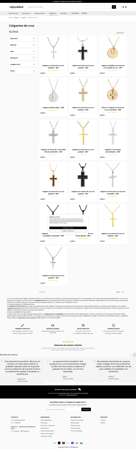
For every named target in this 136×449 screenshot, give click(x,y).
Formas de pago (75, 428)
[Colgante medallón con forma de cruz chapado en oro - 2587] (113, 50)
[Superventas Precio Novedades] (121, 33)
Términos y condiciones (48, 425)
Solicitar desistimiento (47, 431)
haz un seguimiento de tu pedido (79, 393)
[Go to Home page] (16, 7)
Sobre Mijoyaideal (46, 420)
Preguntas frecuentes (77, 420)
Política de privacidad (47, 433)
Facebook (16, 431)
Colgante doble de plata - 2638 (53, 107)
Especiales (63, 13)
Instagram (26, 431)
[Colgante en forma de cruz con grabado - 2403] (83, 50)
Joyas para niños (39, 13)
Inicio (10, 17)
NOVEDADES (75, 13)
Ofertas (102, 423)
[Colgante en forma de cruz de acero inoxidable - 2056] (113, 176)
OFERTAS (84, 13)
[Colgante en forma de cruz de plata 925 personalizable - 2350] (53, 134)
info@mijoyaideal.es (72, 395)
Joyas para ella (13, 13)
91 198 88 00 (16, 423)
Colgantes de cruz (33, 17)
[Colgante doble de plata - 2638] (53, 92)
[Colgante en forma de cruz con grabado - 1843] (53, 260)
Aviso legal (44, 423)
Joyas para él (26, 13)
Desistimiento (45, 428)
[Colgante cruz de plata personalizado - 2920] (113, 134)
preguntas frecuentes (64, 393)
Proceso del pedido (76, 431)
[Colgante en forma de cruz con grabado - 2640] (53, 176)
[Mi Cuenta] (123, 7)
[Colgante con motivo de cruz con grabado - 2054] (113, 218)
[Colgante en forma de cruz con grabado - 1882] (53, 50)
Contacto (103, 420)
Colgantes (23, 17)
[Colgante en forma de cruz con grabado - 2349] (83, 92)
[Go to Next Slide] (134, 354)
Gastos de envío (75, 425)
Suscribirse (86, 409)
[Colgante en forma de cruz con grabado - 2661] (83, 134)
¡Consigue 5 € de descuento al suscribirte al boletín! (67, 1)
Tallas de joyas (75, 423)
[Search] (114, 7)
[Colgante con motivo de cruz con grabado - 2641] (83, 176)
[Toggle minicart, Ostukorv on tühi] (126, 7)
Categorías (52, 13)
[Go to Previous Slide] (131, 354)
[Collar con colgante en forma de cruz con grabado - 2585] (113, 92)
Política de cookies (46, 436)
